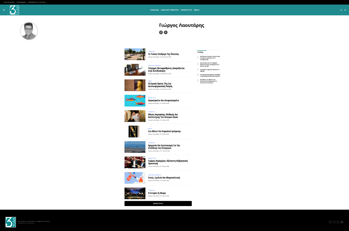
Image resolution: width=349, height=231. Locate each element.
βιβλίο (196, 10)
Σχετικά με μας (9, 2)
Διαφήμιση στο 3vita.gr (36, 2)
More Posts (158, 204)
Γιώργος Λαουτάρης (153, 57)
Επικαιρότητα (186, 10)
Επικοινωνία (21, 2)
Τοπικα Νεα (154, 10)
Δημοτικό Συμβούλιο (170, 10)
